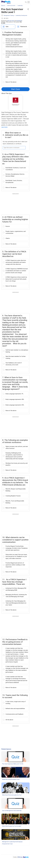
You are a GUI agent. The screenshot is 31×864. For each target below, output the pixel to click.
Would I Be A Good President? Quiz (11, 779)
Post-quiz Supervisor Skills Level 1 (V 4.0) (12, 764)
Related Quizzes (6, 749)
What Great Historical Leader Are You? (12, 795)
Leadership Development (21, 15)
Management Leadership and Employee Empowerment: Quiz (12, 842)
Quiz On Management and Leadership (11, 810)
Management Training (9, 15)
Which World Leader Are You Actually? (11, 826)
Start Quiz (15, 89)
